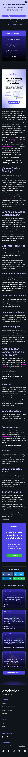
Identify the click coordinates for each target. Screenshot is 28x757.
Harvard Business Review (9, 146)
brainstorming (6, 436)
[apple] (3, 737)
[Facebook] (9, 751)
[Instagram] (14, 751)
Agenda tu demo (13, 16)
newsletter (22, 746)
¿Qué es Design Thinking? (13, 39)
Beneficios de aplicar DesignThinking (12, 45)
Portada (3, 19)
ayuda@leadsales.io (7, 695)
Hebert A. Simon (15, 139)
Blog (8, 19)
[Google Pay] (8, 737)
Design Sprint (5, 199)
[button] (7, 574)
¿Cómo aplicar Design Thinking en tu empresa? (13, 51)
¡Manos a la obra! (11, 56)
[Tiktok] (3, 751)
